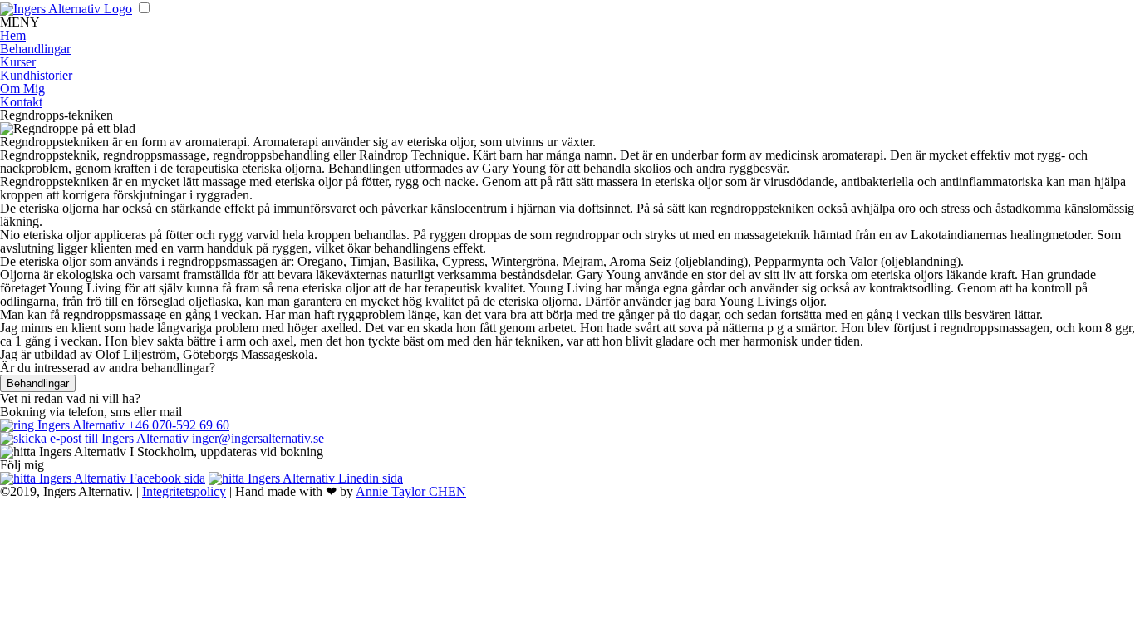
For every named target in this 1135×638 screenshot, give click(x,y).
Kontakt (21, 102)
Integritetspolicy (184, 491)
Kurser (18, 62)
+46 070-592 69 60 (177, 425)
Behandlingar (35, 49)
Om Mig (22, 88)
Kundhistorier (36, 75)
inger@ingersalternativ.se (256, 438)
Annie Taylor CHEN (411, 491)
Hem (13, 35)
